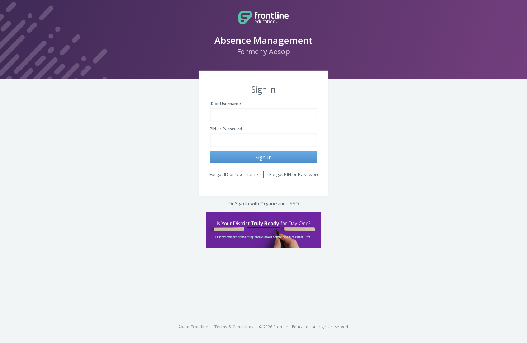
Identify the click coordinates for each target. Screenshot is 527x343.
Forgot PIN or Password (294, 174)
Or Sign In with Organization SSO (263, 203)
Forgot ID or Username (233, 174)
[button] (263, 230)
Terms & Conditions (233, 326)
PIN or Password (226, 128)
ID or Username (225, 103)
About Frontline (193, 326)
